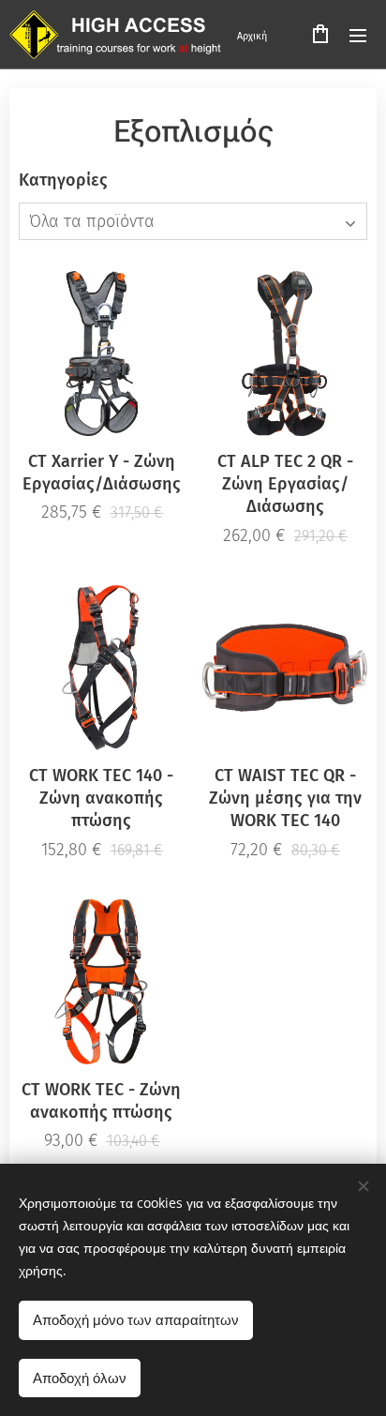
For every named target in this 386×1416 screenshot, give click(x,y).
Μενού (358, 34)
